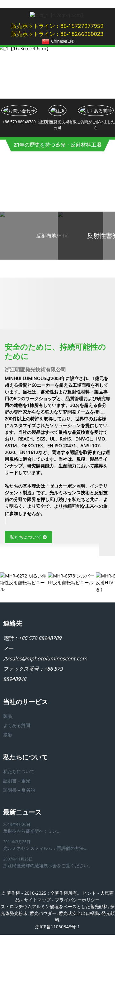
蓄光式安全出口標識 (79, 913)
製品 (7, 716)
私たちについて (25, 537)
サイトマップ (37, 900)
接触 (7, 734)
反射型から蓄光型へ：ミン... (32, 831)
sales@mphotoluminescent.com (48, 658)
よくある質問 (16, 725)
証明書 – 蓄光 (16, 781)
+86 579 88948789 (40, 638)
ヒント (89, 893)
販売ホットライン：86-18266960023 (57, 33)
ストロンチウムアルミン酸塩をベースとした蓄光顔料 (54, 906)
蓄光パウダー (43, 913)
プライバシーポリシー (77, 900)
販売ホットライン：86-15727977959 (57, 25)
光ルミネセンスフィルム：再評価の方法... (45, 848)
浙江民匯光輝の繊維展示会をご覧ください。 (48, 865)
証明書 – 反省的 (19, 790)
